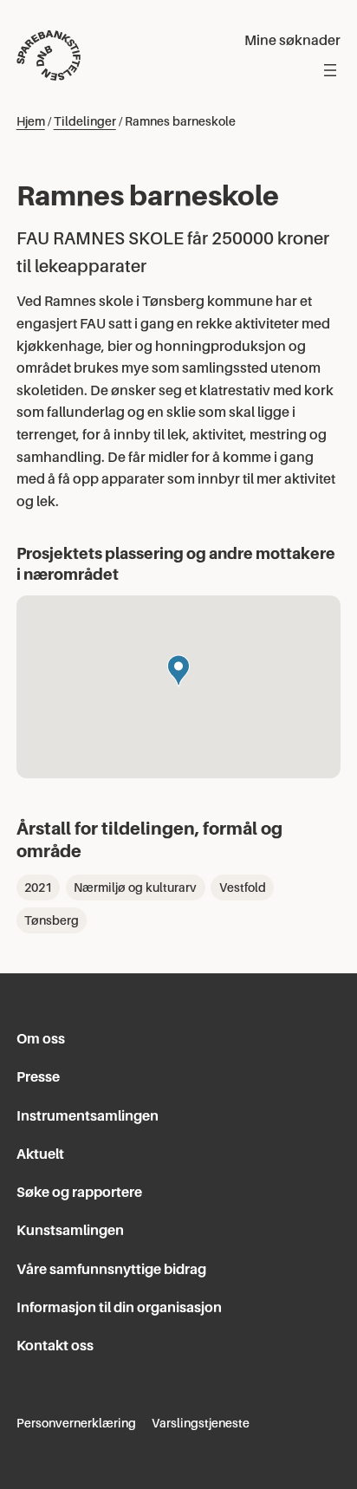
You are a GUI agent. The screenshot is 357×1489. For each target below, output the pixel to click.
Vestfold (242, 887)
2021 (38, 887)
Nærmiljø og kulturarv (135, 887)
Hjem (30, 121)
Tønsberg (51, 920)
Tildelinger (85, 121)
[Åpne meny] (330, 70)
